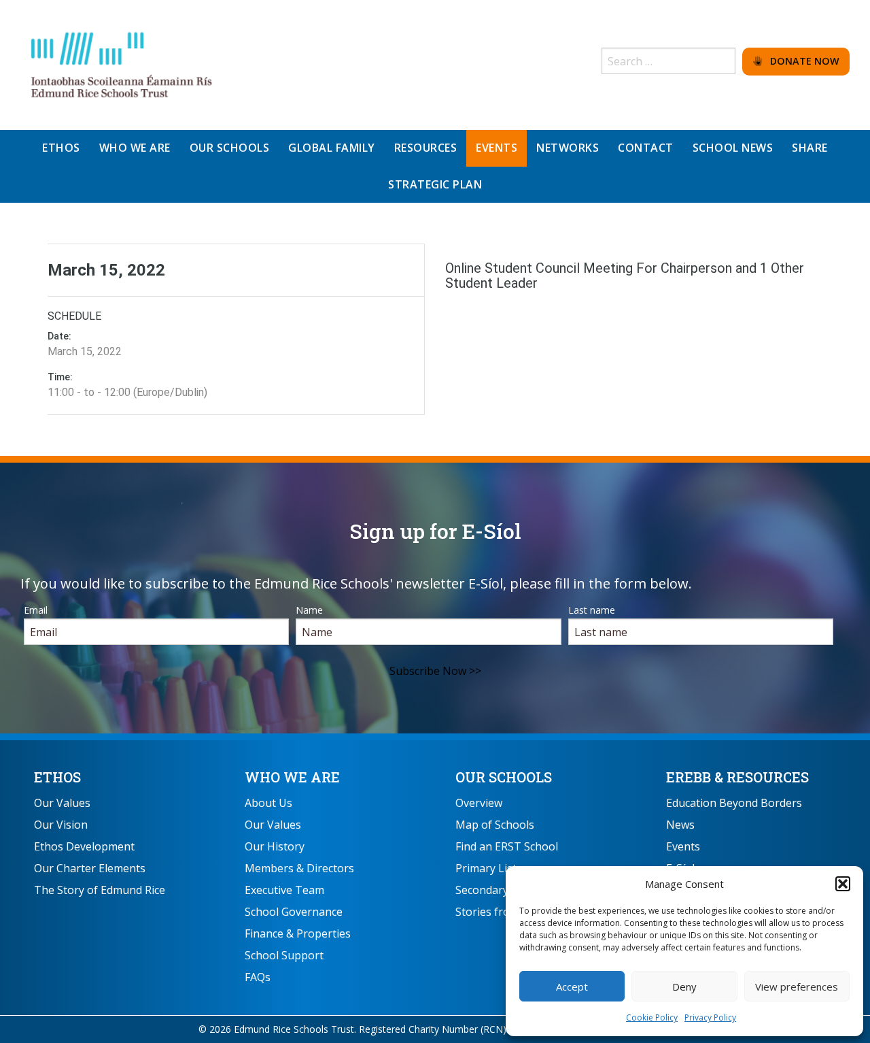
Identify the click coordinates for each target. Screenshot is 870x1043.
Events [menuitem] (496, 147)
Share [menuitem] (810, 147)
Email (36, 609)
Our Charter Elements (89, 868)
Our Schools (503, 777)
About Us (268, 802)
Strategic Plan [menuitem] (435, 184)
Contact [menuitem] (646, 147)
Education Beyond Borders (734, 802)
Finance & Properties (298, 933)
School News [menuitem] (733, 147)
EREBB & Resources (737, 777)
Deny (684, 986)
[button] (843, 884)
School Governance (294, 911)
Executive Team (284, 889)
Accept (572, 986)
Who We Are (292, 777)
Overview (478, 802)
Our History (274, 846)
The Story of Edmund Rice (99, 889)
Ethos (57, 777)
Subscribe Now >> (435, 670)
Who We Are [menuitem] (135, 147)
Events (683, 846)
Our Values (62, 802)
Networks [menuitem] (567, 147)
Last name (591, 609)
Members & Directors (299, 868)
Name (309, 609)
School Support (284, 955)
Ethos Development (84, 846)
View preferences (796, 986)
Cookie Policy (652, 1017)
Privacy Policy (710, 1017)
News (680, 824)
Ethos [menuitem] (61, 147)
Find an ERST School (506, 846)
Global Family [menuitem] (331, 147)
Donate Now (800, 60)
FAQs (258, 977)
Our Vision (61, 824)
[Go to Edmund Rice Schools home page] (122, 63)
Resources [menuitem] (425, 147)
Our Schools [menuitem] (230, 147)
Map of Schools (494, 824)
